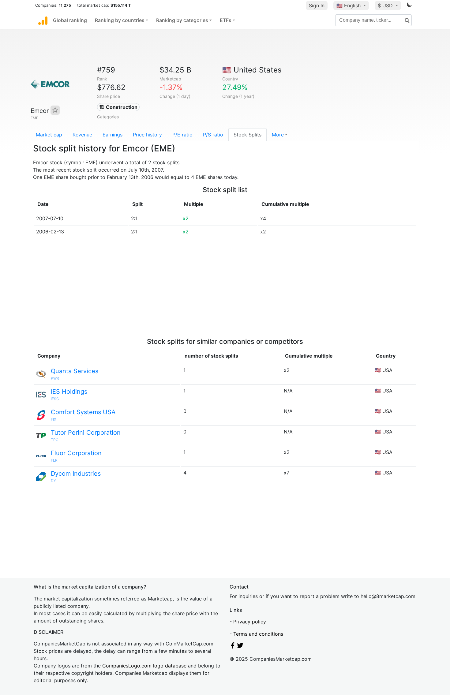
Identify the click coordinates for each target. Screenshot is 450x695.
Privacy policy (249, 622)
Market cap (49, 135)
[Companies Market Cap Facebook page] (233, 647)
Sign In (316, 5)
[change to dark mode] (409, 5)
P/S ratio (213, 135)
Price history (147, 135)
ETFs (225, 20)
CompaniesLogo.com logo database (144, 666)
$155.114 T (121, 5)
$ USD (386, 5)
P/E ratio (182, 135)
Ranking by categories (182, 20)
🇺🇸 (348, 5)
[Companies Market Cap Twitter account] (240, 647)
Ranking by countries (119, 20)
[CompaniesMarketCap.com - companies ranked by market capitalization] (42, 20)
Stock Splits (247, 135)
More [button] (278, 135)
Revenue (82, 135)
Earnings (112, 135)
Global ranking (70, 20)
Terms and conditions (258, 634)
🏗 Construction (118, 107)
